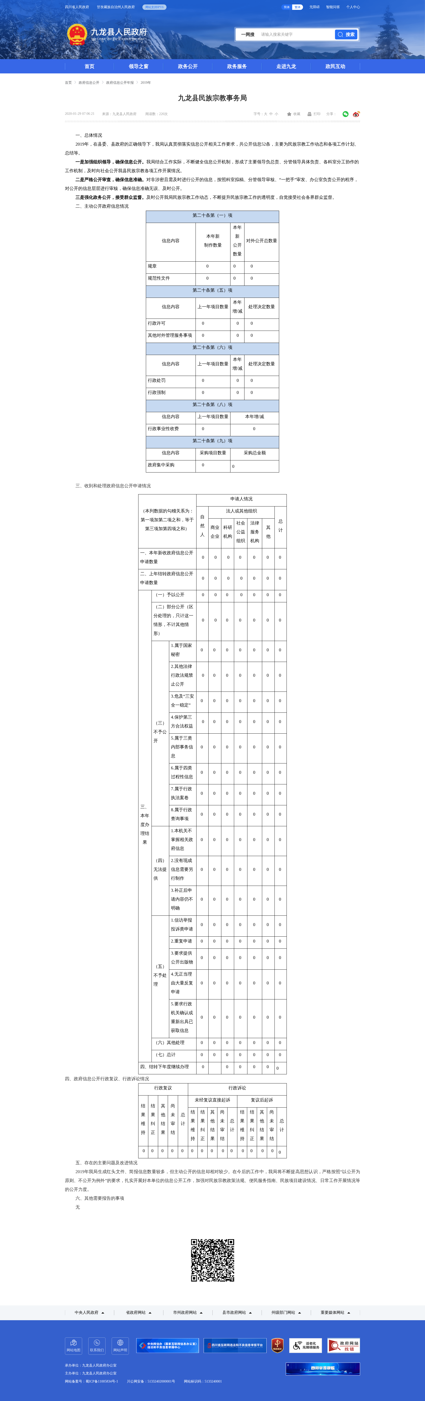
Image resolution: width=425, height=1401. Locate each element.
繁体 (298, 7)
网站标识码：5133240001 (203, 1381)
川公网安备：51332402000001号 (151, 1381)
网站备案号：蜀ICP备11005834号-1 (91, 1381)
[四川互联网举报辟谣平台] (323, 1369)
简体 (287, 7)
